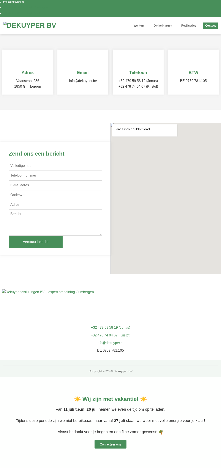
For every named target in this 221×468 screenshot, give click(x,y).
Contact (210, 25)
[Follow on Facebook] (211, 8)
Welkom (139, 25)
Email (83, 72)
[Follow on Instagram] (215, 8)
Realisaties (188, 25)
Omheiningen (163, 25)
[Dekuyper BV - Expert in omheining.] (30, 26)
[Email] (82, 60)
